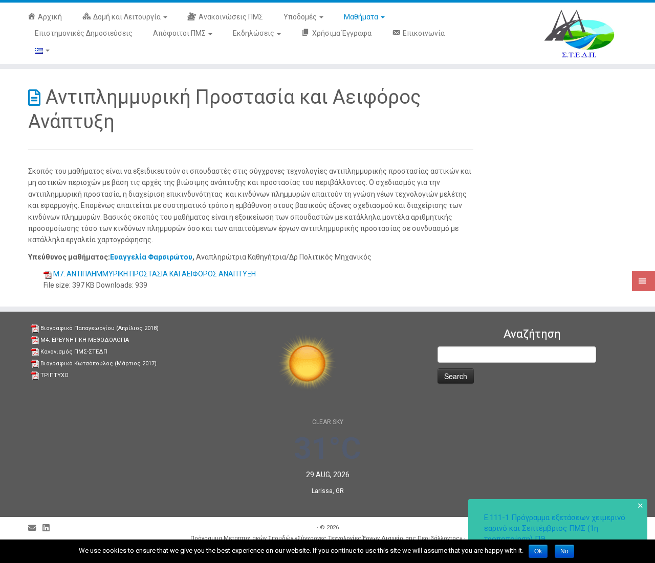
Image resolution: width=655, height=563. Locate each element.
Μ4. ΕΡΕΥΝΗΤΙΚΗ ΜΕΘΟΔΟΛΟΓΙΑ (84, 340)
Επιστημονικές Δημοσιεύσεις (84, 33)
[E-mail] (35, 528)
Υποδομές (300, 17)
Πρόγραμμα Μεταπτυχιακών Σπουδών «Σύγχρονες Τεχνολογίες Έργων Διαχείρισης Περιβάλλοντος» (326, 538)
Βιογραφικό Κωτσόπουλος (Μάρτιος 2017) (98, 363)
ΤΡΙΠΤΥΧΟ (54, 375)
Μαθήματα (362, 17)
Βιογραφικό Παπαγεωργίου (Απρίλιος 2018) (99, 328)
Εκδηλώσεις (254, 33)
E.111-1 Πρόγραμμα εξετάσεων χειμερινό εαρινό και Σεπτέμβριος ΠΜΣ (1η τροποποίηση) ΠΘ (554, 528)
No (564, 551)
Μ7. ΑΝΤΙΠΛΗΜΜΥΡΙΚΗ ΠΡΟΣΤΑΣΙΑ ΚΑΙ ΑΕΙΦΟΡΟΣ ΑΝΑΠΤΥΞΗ (154, 274)
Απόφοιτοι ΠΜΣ (180, 33)
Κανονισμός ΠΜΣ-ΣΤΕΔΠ (73, 351)
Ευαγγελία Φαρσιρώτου (151, 257)
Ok (538, 551)
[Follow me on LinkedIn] (49, 528)
